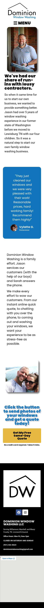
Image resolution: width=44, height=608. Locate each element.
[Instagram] (25, 512)
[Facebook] (19, 512)
